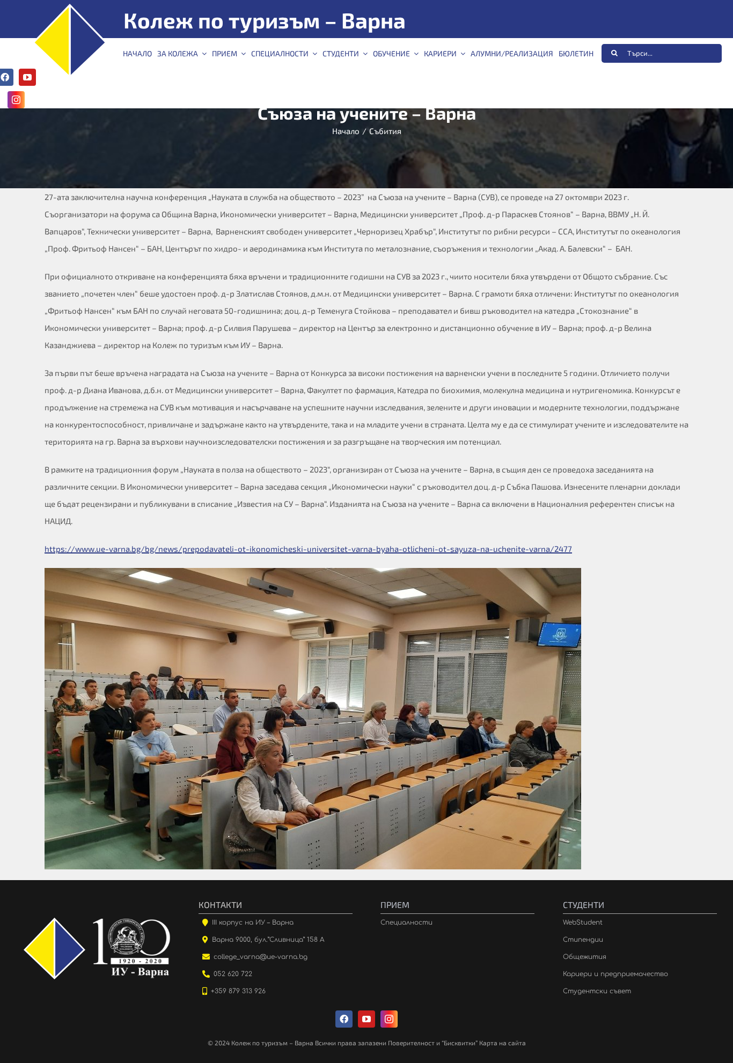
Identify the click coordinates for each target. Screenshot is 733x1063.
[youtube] (27, 77)
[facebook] (344, 1019)
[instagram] (16, 99)
